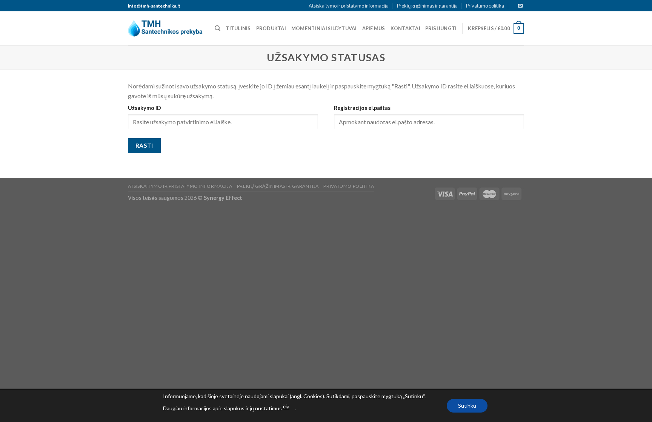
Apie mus (373, 28)
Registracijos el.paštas (362, 108)
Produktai (271, 28)
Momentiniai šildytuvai (324, 28)
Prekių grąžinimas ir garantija (427, 6)
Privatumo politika (485, 6)
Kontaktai (405, 28)
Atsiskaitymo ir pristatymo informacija (349, 6)
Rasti (144, 145)
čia (286, 406)
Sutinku (467, 405)
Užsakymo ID (144, 108)
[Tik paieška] (217, 28)
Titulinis (238, 28)
